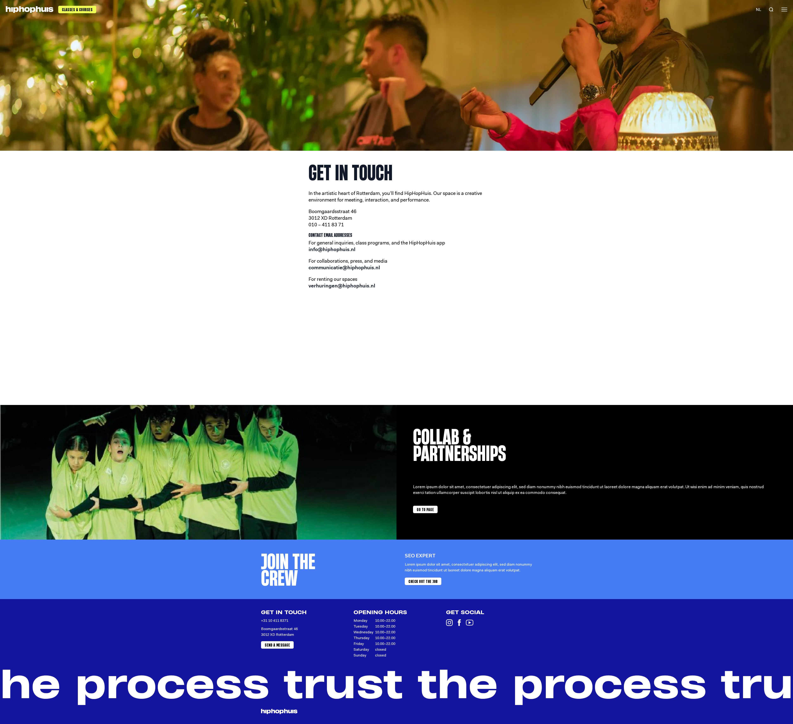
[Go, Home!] (29, 9)
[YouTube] (469, 622)
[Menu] (784, 9)
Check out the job (423, 581)
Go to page (425, 509)
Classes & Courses (77, 9)
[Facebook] (459, 622)
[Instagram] (449, 622)
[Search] (771, 9)
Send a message (277, 645)
